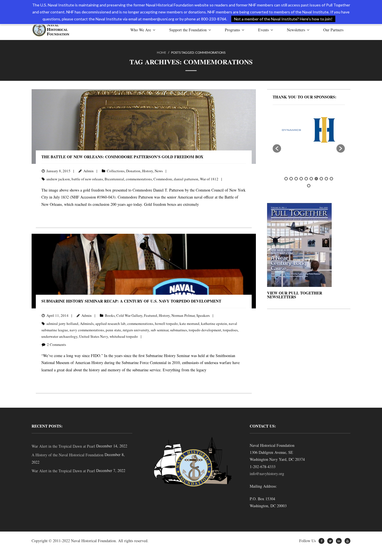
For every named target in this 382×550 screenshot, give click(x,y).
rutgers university (136, 329)
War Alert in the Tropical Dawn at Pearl (63, 446)
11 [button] (308, 185)
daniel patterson (186, 178)
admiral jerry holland (62, 323)
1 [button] (286, 178)
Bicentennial (114, 178)
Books (110, 315)
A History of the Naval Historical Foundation (67, 454)
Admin (88, 170)
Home (161, 52)
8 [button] (321, 178)
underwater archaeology (59, 336)
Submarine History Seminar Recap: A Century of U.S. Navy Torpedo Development (131, 301)
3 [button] (296, 178)
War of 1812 (209, 178)
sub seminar (159, 329)
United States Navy (93, 336)
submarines (178, 329)
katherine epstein (214, 323)
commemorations (139, 178)
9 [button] (326, 178)
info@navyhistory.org (267, 473)
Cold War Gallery (129, 315)
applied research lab (110, 323)
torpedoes (230, 329)
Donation (133, 170)
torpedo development (205, 329)
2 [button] (291, 178)
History (147, 170)
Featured (150, 315)
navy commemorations (87, 329)
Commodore (163, 178)
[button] (277, 148)
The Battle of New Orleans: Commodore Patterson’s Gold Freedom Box (122, 157)
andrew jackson (58, 178)
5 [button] (306, 178)
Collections (115, 170)
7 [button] (316, 178)
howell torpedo (166, 323)
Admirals (87, 323)
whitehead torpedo (124, 336)
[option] (282, 130)
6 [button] (311, 178)
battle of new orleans (87, 178)
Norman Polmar (183, 315)
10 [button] (331, 178)
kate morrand (189, 323)
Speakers (203, 315)
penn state (113, 329)
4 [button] (301, 178)
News (159, 170)
